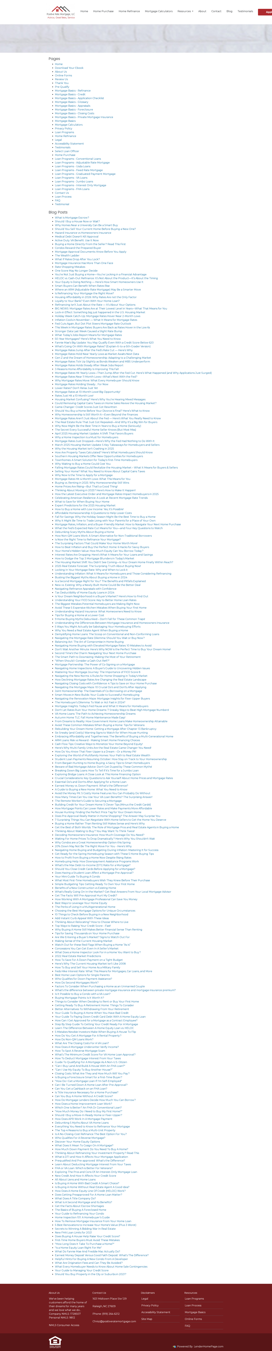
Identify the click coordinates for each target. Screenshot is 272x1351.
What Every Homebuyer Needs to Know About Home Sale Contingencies (101, 1266)
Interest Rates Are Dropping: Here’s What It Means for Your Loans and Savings (104, 554)
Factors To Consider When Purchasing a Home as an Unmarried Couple (100, 986)
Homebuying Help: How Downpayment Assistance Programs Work (97, 861)
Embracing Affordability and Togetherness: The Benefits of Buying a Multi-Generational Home (114, 736)
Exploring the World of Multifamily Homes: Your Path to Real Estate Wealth (102, 755)
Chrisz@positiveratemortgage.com (114, 1321)
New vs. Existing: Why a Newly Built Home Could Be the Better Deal (98, 585)
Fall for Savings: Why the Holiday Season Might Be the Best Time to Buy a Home (105, 516)
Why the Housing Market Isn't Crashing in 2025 (84, 448)
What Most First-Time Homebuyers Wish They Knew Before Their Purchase (102, 880)
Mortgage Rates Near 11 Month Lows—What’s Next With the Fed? (96, 376)
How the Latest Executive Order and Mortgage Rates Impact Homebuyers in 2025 (107, 494)
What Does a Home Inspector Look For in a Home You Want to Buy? (98, 952)
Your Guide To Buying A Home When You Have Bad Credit (92, 1012)
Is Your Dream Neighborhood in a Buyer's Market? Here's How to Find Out (101, 596)
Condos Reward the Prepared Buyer (78, 247)
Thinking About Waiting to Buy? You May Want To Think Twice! (95, 831)
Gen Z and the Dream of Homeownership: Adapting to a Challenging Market (103, 357)
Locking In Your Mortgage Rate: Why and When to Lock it (91, 569)
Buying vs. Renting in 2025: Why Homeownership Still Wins (92, 482)
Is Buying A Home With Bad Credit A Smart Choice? (87, 1183)
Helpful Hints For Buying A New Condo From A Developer (91, 1259)
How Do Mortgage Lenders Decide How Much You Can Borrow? (95, 1100)
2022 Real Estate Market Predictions (78, 956)
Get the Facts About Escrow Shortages (79, 1206)
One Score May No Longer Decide (76, 270)
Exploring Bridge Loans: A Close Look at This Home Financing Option (98, 774)
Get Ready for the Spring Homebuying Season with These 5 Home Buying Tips (104, 853)
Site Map (146, 1319)
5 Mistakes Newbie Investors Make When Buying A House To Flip (95, 1031)
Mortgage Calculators (159, 11)
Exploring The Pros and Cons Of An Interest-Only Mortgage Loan (96, 1171)
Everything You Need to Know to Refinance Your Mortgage (92, 1126)
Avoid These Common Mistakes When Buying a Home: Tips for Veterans (99, 725)
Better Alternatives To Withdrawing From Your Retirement (92, 1009)
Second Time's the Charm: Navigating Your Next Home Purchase (95, 653)
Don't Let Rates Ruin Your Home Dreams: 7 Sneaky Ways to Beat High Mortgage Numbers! (112, 709)
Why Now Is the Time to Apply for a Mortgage (84, 475)
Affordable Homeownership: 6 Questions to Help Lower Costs (93, 513)
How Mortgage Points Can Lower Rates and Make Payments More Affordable (103, 808)
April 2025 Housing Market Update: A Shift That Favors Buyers (94, 433)
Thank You (62, 83)
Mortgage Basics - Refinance (73, 90)
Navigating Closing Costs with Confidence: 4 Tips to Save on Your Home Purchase (106, 683)
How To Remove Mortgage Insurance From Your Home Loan (93, 1221)
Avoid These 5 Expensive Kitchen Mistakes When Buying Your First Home (101, 607)
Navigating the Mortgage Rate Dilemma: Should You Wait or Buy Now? (100, 638)
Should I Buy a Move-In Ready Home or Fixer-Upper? (88, 1115)
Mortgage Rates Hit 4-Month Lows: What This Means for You (92, 478)
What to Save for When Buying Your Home (82, 501)
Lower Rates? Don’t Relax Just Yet (76, 388)
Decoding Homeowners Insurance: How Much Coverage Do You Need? (99, 834)
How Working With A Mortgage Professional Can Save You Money (96, 899)
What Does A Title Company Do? (75, 1198)
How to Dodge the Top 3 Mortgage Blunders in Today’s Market (94, 558)
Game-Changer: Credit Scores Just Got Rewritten (86, 407)
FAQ (57, 200)
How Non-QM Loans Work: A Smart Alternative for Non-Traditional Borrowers (103, 535)
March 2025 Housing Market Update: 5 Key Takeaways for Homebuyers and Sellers (107, 444)
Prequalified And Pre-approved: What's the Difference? (90, 1160)
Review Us (61, 79)
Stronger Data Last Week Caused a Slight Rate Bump (88, 331)
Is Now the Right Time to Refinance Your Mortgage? (88, 539)
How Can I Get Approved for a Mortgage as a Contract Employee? (96, 1020)
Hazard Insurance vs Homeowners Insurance (83, 232)
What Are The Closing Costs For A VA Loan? (82, 1043)
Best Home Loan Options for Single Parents (82, 975)
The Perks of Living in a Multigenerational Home (85, 906)
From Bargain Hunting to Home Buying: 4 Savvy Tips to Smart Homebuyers (102, 762)
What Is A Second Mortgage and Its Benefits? (83, 1202)
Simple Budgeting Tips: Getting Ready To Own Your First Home (95, 884)
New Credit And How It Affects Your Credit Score (85, 1175)
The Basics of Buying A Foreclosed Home (80, 1209)
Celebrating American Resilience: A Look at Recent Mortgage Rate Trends (101, 497)
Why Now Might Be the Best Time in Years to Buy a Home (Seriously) (98, 425)
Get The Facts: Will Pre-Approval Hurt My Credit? (86, 895)
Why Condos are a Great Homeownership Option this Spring (93, 842)
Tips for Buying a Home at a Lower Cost (79, 615)
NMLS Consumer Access (64, 1325)
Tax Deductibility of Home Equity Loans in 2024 (84, 592)
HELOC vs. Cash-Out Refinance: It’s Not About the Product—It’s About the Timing (106, 278)
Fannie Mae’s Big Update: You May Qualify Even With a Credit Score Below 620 (104, 342)
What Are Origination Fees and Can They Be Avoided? (89, 1262)
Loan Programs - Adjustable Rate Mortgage (82, 162)
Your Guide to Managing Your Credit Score (82, 1270)
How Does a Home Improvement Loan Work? (83, 1103)
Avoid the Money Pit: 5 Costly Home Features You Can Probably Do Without (102, 793)
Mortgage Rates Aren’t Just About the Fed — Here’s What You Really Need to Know (108, 418)
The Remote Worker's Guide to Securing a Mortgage (88, 800)
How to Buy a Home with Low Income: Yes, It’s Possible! (89, 509)
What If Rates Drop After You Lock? (77, 259)
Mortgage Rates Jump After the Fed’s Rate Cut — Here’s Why (94, 350)
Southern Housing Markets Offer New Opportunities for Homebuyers (99, 456)
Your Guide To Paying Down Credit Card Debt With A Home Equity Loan (100, 1016)
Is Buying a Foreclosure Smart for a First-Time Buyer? (88, 1077)
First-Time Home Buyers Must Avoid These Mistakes (87, 1240)
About (202, 11)
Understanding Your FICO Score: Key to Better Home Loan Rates (95, 600)
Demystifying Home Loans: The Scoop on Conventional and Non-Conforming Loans (107, 634)
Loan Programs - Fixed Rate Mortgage (79, 170)
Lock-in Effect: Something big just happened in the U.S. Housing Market (100, 312)
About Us (61, 71)
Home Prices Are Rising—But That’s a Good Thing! (86, 486)
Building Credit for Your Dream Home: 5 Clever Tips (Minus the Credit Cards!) (103, 804)
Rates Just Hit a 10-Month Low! (74, 395)
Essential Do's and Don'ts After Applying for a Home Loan (90, 781)
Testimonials (245, 11)
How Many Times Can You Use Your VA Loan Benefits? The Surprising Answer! (103, 797)
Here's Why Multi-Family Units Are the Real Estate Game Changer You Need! (103, 747)
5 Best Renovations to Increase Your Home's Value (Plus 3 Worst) (95, 1225)
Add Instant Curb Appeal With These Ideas (82, 918)
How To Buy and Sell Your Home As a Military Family (87, 967)
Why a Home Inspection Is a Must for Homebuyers (86, 437)
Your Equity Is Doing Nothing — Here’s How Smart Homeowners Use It (99, 282)
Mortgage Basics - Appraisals (72, 105)
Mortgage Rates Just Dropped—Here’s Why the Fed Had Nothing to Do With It (105, 441)
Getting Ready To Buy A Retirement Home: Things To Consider (94, 1005)
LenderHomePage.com (208, 1346)
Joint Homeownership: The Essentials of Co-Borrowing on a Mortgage (98, 691)
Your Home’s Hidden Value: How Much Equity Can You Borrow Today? (99, 550)
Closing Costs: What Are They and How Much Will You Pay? (92, 1073)
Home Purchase (103, 11)
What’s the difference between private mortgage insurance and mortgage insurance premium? (115, 990)
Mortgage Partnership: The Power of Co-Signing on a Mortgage (95, 664)
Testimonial (62, 204)
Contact (216, 11)
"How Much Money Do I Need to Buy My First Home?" (88, 1111)
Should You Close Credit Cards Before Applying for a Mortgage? (95, 869)
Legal (58, 139)
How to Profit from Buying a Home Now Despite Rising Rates (93, 857)
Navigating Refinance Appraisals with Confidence (85, 588)
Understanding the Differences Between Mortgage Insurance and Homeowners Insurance (112, 622)
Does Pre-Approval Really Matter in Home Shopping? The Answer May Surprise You (107, 816)
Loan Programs (64, 132)
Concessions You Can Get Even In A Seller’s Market (87, 948)
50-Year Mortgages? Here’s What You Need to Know (88, 338)
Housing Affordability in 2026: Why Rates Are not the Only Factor (96, 297)
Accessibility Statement (69, 143)
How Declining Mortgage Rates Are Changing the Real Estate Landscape (100, 679)
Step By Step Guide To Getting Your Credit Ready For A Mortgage (96, 1024)
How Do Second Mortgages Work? (77, 982)
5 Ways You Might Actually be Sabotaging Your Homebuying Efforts (97, 626)
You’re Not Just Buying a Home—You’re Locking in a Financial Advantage (101, 274)
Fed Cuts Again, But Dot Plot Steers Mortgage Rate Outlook (93, 323)
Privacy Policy (63, 128)
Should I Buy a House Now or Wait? (77, 221)
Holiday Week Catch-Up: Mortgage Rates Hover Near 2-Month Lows (97, 316)
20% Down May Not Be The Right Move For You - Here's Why (93, 846)
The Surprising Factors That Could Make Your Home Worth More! (96, 543)
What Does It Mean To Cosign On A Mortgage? (84, 1145)
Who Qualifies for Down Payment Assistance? (83, 978)
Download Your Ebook (69, 67)
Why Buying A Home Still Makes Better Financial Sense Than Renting (98, 929)
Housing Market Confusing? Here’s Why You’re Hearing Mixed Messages (100, 399)
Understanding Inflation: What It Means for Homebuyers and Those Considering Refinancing (113, 573)
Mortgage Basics (65, 120)
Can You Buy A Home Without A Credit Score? (84, 1096)
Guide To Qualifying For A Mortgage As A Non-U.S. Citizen (91, 1062)
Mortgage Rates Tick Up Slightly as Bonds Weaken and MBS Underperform (102, 361)
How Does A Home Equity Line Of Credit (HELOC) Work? (90, 1190)
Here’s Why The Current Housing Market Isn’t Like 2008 (90, 963)
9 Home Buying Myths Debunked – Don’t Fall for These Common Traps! (100, 619)
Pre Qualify (62, 86)
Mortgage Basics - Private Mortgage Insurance (84, 117)
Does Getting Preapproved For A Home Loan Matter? (88, 1194)
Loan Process (63, 196)
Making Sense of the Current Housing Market (83, 940)
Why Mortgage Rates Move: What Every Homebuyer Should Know (97, 380)
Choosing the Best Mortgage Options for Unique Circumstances (95, 910)
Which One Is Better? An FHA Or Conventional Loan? (88, 1107)
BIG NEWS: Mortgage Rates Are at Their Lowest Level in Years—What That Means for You (111, 308)
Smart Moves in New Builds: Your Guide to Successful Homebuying (97, 694)
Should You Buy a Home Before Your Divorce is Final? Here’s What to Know (102, 410)
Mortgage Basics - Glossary (71, 102)
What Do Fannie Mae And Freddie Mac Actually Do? (87, 1251)
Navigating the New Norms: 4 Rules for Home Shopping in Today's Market (101, 675)
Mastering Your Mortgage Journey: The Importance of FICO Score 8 (97, 672)
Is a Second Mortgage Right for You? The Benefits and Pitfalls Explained (100, 581)
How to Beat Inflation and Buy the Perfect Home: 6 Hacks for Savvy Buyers (102, 547)
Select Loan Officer (67, 151)
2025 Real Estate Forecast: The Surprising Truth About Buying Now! (98, 566)
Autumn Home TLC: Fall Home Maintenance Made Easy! (90, 717)
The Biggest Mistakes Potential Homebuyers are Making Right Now (97, 603)
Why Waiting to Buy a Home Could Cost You (83, 463)
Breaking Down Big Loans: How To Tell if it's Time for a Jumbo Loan (97, 770)
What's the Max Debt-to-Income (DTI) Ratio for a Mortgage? (92, 865)
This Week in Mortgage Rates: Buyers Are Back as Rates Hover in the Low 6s (102, 327)
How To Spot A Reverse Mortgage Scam (80, 1050)
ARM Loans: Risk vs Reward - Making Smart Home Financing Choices (97, 740)
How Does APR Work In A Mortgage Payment (83, 1118)
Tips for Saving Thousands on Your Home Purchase (87, 933)
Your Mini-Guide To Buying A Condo (77, 876)
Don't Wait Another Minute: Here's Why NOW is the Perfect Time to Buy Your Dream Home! (113, 649)
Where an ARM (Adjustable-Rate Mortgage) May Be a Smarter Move (98, 289)
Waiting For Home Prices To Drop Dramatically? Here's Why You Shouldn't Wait (105, 838)
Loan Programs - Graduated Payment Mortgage (85, 173)
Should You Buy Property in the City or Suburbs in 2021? (90, 1274)
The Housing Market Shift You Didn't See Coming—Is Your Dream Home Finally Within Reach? (114, 562)
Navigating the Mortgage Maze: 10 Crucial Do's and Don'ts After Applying (100, 687)
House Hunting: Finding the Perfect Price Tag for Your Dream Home (98, 812)
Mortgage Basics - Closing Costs (74, 113)
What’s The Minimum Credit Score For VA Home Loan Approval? (95, 1054)
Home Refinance (129, 11)
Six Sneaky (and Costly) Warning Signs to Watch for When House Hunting (101, 732)
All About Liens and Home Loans (75, 1179)
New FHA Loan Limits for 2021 (73, 1232)
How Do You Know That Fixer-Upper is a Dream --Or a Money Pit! (95, 751)
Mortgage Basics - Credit (70, 94)
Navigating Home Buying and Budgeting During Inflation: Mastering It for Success (106, 850)
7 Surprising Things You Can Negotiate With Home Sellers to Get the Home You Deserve (110, 819)
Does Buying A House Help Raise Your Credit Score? (87, 1236)
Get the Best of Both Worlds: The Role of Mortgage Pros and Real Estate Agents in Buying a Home (117, 827)
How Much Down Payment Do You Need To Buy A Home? (91, 1149)
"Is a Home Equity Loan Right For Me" (78, 1247)
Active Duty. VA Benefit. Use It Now (77, 240)
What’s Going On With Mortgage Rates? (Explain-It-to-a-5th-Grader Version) (103, 346)
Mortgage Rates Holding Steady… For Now (81, 384)
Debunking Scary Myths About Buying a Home (84, 531)
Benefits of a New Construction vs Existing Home (85, 887)
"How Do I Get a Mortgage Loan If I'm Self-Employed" (88, 1081)
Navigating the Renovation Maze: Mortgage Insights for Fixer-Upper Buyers (102, 698)
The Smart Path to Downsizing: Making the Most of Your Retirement (98, 656)
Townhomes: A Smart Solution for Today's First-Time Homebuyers (96, 460)
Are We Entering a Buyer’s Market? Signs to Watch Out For (92, 937)
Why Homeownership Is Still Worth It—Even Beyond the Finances (96, 414)
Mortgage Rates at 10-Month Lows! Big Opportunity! (87, 391)
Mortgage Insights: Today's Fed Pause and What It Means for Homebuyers (101, 706)
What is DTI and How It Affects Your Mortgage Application (91, 1156)
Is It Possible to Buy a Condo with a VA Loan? (82, 994)
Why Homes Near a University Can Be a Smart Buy (86, 225)
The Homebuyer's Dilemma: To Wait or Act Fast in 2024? (90, 702)
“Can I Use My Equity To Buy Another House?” (84, 1069)
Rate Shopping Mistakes (70, 266)
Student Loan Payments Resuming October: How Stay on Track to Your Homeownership (111, 759)
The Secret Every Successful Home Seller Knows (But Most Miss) (95, 429)
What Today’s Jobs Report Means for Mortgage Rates (88, 335)
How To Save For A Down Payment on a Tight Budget (89, 959)
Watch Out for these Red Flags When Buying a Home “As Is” (92, 944)
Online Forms (63, 75)
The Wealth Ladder (67, 255)
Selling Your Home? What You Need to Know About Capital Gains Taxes (100, 471)
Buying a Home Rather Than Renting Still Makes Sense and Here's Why (100, 823)
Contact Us (62, 192)
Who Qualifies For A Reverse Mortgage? (80, 1137)
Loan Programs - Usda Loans (72, 166)
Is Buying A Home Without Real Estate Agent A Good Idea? (92, 1187)
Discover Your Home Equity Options (77, 1141)
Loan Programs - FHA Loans (72, 189)
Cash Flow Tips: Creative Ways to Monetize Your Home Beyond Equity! (99, 744)
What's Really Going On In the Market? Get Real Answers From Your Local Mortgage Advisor (113, 891)
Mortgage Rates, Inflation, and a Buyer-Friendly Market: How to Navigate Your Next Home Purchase (118, 524)
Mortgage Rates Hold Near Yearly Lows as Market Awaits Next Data (97, 354)
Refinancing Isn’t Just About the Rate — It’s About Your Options (95, 304)
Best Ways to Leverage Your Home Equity (81, 903)
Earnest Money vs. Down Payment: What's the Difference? (91, 785)
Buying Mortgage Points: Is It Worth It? (79, 997)
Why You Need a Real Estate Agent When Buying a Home (91, 630)
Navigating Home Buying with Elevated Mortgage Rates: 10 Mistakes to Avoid (103, 645)
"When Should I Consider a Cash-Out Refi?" (82, 660)
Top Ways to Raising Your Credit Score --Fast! (83, 925)
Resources (184, 11)
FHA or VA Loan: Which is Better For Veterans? (84, 1168)
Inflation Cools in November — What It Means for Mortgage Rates (96, 319)
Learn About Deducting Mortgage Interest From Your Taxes (93, 1164)
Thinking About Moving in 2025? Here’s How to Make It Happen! (95, 490)
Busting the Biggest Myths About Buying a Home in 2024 (91, 577)
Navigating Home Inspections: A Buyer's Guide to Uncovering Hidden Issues (102, 668)
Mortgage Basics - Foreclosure (74, 109)
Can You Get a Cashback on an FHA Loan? (81, 1088)
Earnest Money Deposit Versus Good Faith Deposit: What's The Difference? (102, 1255)
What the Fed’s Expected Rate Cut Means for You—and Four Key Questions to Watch (109, 528)
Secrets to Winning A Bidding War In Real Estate (85, 1228)
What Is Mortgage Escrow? (72, 217)
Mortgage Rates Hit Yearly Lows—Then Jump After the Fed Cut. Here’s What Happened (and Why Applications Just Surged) (133, 372)
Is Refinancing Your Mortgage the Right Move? (84, 293)
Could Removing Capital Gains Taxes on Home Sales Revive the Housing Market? (105, 403)
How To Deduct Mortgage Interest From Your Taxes (88, 1058)
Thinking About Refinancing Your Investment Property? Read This (97, 1153)
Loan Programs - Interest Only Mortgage (80, 185)
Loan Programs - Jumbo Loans (74, 181)
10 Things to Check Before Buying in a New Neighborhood (91, 914)
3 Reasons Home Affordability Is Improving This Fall (87, 369)
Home (84, 11)
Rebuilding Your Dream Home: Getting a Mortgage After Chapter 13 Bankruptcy (105, 728)
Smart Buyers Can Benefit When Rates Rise (82, 285)
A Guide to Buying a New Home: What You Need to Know (91, 789)
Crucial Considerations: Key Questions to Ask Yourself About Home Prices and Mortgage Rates (114, 778)
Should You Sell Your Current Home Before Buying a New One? (95, 229)
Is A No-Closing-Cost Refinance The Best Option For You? (91, 1134)
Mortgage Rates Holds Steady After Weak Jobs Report (89, 365)
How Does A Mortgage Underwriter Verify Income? (87, 1047)
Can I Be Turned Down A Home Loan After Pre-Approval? (91, 1084)
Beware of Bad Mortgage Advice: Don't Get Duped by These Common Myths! (103, 766)
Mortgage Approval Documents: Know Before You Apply (90, 251)
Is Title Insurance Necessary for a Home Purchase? (86, 1092)
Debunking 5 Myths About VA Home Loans (82, 1122)
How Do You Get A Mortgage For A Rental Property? (88, 1035)
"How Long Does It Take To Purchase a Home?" (84, 1243)
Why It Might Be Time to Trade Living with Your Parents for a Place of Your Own (105, 520)
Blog (229, 11)
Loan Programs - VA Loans (71, 177)
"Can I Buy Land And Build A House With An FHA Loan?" (90, 1065)
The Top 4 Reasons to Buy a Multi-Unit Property (85, 1130)
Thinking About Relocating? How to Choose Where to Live (91, 922)
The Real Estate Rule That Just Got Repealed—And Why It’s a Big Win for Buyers (106, 422)
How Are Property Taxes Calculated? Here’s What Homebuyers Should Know (104, 452)
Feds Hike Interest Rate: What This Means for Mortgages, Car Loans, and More (103, 971)
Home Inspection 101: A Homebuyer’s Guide (82, 1217)
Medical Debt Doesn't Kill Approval (77, 236)
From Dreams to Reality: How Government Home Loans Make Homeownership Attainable (111, 721)
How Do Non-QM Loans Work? (74, 1039)
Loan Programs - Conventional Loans (78, 158)
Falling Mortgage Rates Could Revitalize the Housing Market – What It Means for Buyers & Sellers (116, 467)
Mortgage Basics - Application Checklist (79, 98)
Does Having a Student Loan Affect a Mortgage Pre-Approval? (94, 872)
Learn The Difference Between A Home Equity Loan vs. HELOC (94, 1028)
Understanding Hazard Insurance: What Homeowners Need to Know (98, 611)
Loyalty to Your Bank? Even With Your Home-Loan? (87, 300)
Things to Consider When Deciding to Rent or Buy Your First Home (97, 1001)
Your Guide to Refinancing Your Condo (79, 1213)
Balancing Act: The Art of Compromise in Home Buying (89, 641)
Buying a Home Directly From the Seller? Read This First (90, 244)
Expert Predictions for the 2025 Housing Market (85, 505)
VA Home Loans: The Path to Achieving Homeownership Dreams (95, 713)
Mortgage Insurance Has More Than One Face (84, 263)
